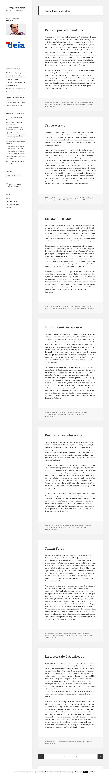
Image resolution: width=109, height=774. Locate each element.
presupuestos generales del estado (80, 104)
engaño (87, 198)
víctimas (89, 635)
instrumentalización (51, 414)
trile (69, 200)
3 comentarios (50, 743)
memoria (55, 527)
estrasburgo (80, 741)
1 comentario (57, 637)
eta (80, 412)
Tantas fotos (54, 548)
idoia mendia (56, 308)
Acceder (8, 198)
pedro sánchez (58, 104)
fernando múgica (77, 633)
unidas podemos (76, 200)
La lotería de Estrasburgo (65, 656)
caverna (76, 306)
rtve (77, 414)
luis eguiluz (63, 308)
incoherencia (91, 103)
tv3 (81, 527)
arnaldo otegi (65, 103)
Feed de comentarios (12, 204)
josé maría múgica (65, 635)
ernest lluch (78, 525)
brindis (71, 306)
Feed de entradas (11, 201)
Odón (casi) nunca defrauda (14, 76)
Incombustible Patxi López (14, 105)
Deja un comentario (88, 308)
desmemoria (70, 525)
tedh (91, 741)
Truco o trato (55, 125)
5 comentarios (50, 416)
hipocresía (83, 103)
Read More (92, 771)
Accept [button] (85, 771)
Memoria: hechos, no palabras (15, 82)
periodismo (71, 414)
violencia (81, 414)
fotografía (89, 306)
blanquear (69, 412)
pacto (51, 104)
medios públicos (62, 414)
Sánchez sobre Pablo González (15, 89)
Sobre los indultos (11, 85)
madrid (47, 104)
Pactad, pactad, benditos (64, 30)
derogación (75, 198)
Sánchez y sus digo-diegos (14, 73)
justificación (48, 527)
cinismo (72, 103)
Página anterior (41, 756)
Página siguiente (100, 756)
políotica (66, 104)
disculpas (82, 306)
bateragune (72, 741)
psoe (92, 104)
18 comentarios (51, 106)
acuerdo (60, 198)
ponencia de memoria (65, 527)
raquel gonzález (75, 308)
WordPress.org (10, 208)
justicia (87, 741)
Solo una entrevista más (64, 327)
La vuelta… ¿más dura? (13, 79)
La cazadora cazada (60, 218)
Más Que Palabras (15, 7)
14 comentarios (89, 200)
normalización (76, 635)
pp (68, 308)
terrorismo (76, 527)
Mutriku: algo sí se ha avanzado (16, 102)
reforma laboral (63, 200)
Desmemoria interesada (63, 435)
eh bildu (77, 103)
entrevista (76, 412)
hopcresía (88, 525)
